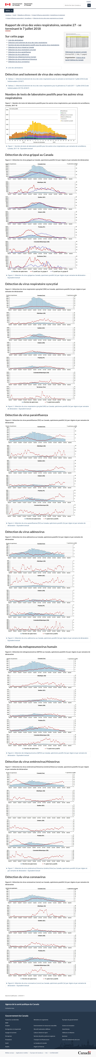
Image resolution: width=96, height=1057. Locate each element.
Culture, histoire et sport (41, 1032)
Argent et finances (39, 1046)
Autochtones (66, 1029)
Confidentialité (54, 1053)
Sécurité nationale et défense (42, 1029)
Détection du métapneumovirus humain (22, 57)
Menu (10, 11)
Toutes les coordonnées (12, 1020)
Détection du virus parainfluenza (19, 52)
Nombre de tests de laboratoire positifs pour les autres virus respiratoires (33, 45)
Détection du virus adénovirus (18, 54)
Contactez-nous (9, 1008)
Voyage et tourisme (10, 1032)
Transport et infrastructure (41, 1039)
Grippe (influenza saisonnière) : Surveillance (19, 18)
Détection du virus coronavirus (19, 62)
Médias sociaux (9, 1053)
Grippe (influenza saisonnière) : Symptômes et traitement (48, 15)
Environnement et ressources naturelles (45, 1025)
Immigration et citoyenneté (13, 1029)
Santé (14, 15)
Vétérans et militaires (68, 1032)
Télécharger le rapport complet (76, 52)
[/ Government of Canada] (18, 4)
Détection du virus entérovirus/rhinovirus (22, 59)
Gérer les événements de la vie (71, 1039)
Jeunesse (64, 1036)
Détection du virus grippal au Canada (21, 47)
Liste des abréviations (15, 40)
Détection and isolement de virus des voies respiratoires (27, 43)
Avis (46, 1053)
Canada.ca (8, 15)
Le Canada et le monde (40, 1043)
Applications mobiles (22, 1053)
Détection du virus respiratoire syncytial (22, 50)
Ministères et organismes (41, 1020)
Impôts (7, 1046)
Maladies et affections (24, 15)
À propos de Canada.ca (36, 1053)
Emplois (7, 1025)
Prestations (8, 1039)
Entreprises (8, 1036)
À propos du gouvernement (70, 1020)
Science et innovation (68, 1025)
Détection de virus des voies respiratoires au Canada (48, 18)
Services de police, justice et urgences (44, 1036)
